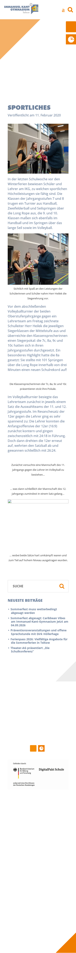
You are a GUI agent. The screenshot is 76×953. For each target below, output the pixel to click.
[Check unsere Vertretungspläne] (71, 39)
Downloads (18, 905)
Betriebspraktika (22, 896)
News (14, 806)
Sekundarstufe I (21, 862)
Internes (60, 887)
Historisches (18, 844)
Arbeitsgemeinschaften (26, 871)
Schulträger (52, 828)
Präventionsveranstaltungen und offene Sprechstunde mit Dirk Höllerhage (38, 632)
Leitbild (15, 849)
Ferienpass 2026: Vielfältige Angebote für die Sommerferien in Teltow (39, 641)
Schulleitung (53, 806)
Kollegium (51, 810)
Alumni (15, 910)
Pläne (14, 900)
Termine (16, 810)
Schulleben (20, 839)
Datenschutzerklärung (26, 930)
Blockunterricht (21, 891)
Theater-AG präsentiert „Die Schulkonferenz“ (30, 649)
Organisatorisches (23, 876)
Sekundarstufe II (21, 867)
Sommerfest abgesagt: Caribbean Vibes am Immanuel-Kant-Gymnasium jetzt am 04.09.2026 (39, 621)
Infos (15, 887)
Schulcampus (19, 853)
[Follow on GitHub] (33, 748)
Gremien (50, 815)
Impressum (18, 925)
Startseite (19, 801)
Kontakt (18, 920)
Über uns (52, 801)
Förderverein (53, 819)
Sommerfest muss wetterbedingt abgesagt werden (34, 611)
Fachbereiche (19, 858)
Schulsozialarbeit (56, 824)
